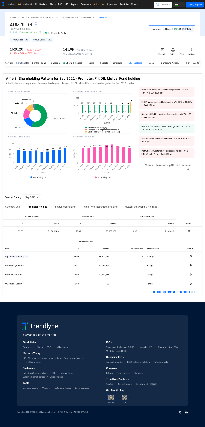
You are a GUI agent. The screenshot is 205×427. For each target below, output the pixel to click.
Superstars (112, 4)
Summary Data (12, 206)
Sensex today (46, 358)
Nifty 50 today (29, 358)
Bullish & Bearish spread (34, 376)
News (91, 63)
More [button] (134, 4)
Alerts (53, 4)
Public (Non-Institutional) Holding (100, 206)
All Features (62, 347)
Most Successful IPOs (116, 351)
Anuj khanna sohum (13, 284)
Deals (152, 63)
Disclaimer (138, 373)
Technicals (117, 63)
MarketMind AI (30, 4)
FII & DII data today (32, 362)
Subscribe (98, 4)
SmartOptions (125, 384)
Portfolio (124, 4)
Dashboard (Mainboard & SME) (120, 347)
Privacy (109, 373)
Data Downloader (63, 388)
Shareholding (136, 63)
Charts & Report (74, 63)
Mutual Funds (67, 373)
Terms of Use (123, 373)
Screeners (86, 4)
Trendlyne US (146, 384)
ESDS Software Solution (138, 362)
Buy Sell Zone (39, 63)
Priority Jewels (161, 362)
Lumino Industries (114, 362)
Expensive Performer (29, 32)
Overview (8, 63)
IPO (188, 63)
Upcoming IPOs (146, 347)
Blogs (40, 347)
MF (66, 4)
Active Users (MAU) (42, 40)
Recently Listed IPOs (168, 347)
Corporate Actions (170, 63)
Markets (12, 4)
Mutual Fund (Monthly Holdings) (141, 206)
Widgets (46, 388)
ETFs (54, 373)
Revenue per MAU (20, 40)
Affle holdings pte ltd (14, 265)
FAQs (49, 347)
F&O (60, 4)
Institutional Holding (64, 206)
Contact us (28, 347)
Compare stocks (30, 388)
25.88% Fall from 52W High (24, 53)
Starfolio (110, 384)
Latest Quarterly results (68, 358)
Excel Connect (82, 388)
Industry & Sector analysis (35, 373)
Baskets (43, 4)
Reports (74, 4)
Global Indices (56, 376)
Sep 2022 (30, 197)
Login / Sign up (195, 4)
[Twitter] (180, 412)
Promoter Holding (37, 206)
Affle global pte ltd (13, 274)
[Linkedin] (186, 412)
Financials (55, 63)
